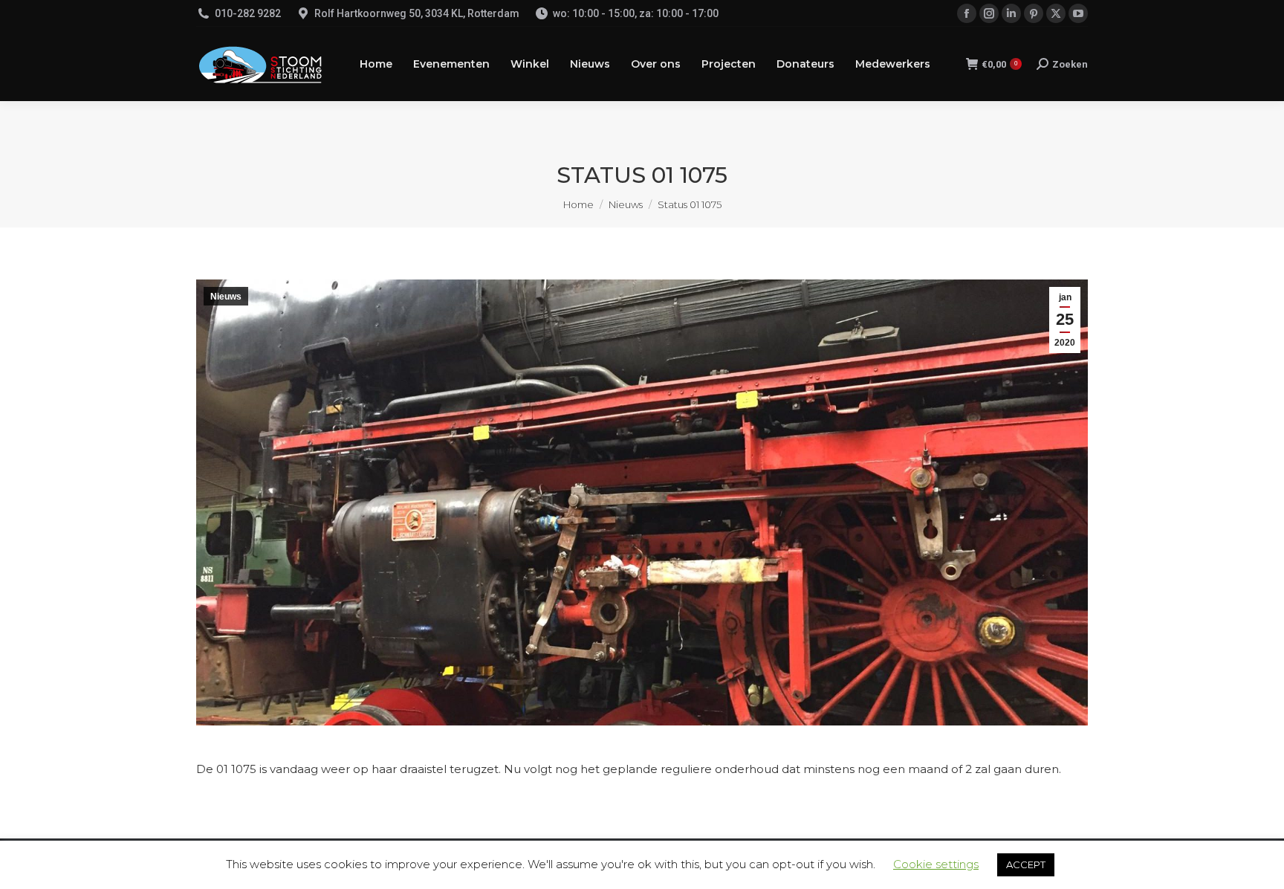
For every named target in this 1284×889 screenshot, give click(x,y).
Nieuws (225, 296)
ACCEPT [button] (1025, 864)
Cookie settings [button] (936, 864)
